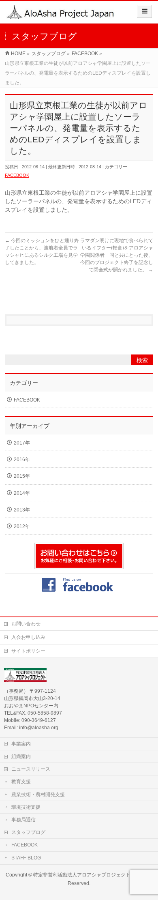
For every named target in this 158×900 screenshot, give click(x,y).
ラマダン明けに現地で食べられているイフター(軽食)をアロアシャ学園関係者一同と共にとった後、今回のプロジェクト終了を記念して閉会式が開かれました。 (116, 255)
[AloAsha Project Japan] (60, 14)
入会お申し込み (28, 637)
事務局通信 (23, 820)
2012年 (22, 526)
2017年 (22, 443)
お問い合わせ (26, 624)
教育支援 (21, 781)
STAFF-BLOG (26, 858)
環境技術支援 (26, 807)
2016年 (22, 459)
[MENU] (144, 11)
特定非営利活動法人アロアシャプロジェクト (81, 875)
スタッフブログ (28, 832)
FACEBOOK (17, 175)
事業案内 (21, 744)
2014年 (22, 493)
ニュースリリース (30, 769)
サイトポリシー (28, 651)
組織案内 (21, 756)
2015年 (22, 476)
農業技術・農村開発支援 (38, 794)
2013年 (22, 510)
